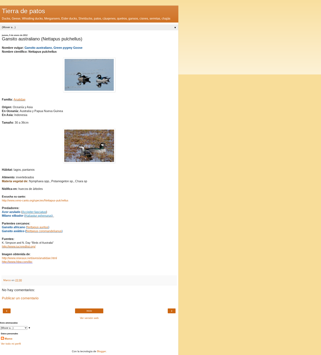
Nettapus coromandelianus (44, 231)
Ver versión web (89, 317)
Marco (8, 338)
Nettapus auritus (37, 227)
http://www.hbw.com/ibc (17, 261)
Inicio (89, 311)
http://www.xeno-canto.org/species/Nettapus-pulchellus (35, 200)
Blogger (101, 351)
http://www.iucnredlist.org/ (18, 246)
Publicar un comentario (20, 298)
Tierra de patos (23, 11)
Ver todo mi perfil (11, 343)
